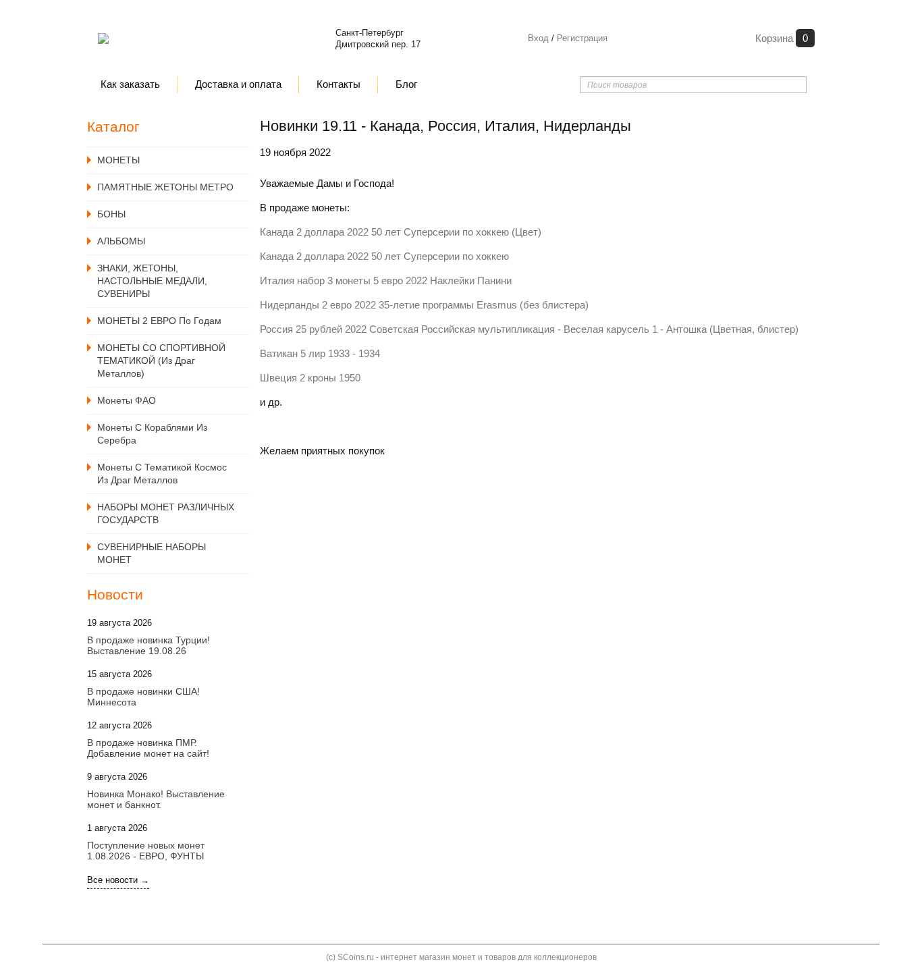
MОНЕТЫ (118, 160)
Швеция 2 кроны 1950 (310, 377)
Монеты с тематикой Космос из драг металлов (162, 473)
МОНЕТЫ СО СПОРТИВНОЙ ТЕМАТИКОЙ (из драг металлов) (161, 360)
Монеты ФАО (126, 400)
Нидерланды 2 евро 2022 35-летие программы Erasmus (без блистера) (424, 305)
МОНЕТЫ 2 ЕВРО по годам (159, 320)
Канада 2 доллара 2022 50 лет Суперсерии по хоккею (384, 256)
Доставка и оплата (238, 84)
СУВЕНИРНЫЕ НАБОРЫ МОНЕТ (151, 553)
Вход (538, 38)
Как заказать (130, 84)
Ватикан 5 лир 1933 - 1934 (320, 353)
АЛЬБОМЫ (121, 241)
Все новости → (118, 880)
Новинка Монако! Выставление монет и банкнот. (156, 799)
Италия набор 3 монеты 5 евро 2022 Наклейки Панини (386, 280)
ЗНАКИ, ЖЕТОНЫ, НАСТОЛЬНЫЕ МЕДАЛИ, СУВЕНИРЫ (152, 281)
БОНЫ (111, 214)
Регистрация (580, 38)
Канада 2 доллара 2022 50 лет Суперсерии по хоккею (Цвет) (400, 232)
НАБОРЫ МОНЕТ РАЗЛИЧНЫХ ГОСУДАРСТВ (165, 513)
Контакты (338, 84)
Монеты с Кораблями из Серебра (152, 434)
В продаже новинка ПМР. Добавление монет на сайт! (148, 748)
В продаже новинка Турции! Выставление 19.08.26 (148, 645)
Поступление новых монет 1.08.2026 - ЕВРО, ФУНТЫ (146, 850)
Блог (406, 84)
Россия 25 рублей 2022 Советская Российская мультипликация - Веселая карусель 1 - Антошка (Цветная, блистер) (529, 329)
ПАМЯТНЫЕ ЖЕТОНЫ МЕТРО (165, 187)
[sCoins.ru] (103, 38)
